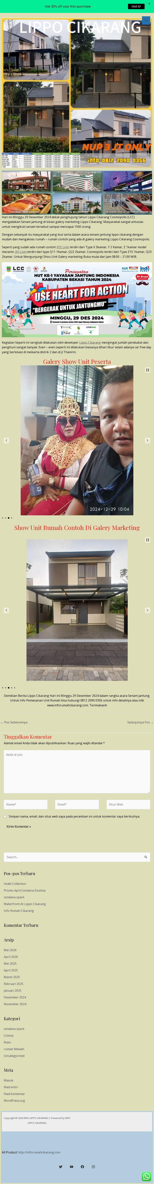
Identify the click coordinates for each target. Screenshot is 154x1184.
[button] (6, 440)
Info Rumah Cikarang (19, 911)
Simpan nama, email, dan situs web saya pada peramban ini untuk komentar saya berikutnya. (74, 816)
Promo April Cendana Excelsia (24, 890)
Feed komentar (14, 1094)
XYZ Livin (63, 247)
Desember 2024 (15, 997)
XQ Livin (20, 252)
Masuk (8, 1080)
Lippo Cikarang (90, 342)
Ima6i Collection (15, 884)
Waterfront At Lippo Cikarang (25, 904)
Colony (9, 1035)
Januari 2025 (12, 990)
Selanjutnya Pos (140, 722)
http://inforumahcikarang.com (39, 1152)
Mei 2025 (10, 963)
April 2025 (11, 970)
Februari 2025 (13, 984)
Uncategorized (14, 1056)
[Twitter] (60, 1166)
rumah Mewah (14, 1049)
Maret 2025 (12, 977)
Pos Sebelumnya (13, 722)
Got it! (136, 6)
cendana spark (14, 897)
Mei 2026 (10, 950)
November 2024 (15, 1004)
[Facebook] (82, 1166)
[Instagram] (93, 1166)
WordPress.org (14, 1101)
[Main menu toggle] (146, 20)
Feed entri (11, 1087)
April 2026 (11, 957)
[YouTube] (71, 1166)
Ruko (7, 1042)
